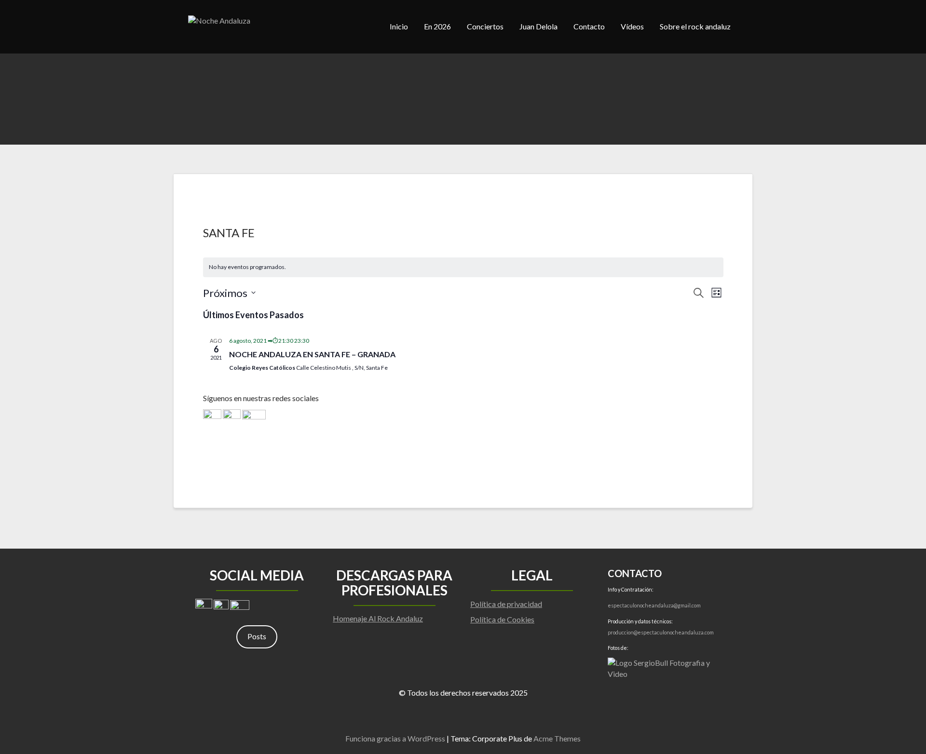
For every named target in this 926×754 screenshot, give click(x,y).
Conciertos (485, 26)
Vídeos (632, 26)
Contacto (589, 26)
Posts (256, 636)
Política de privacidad (506, 603)
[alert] (463, 267)
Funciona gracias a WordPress (395, 738)
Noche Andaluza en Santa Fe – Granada (312, 354)
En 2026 (437, 26)
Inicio (399, 26)
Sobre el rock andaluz (695, 26)
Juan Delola (538, 26)
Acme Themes (557, 738)
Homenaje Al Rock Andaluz (378, 618)
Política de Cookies (502, 619)
